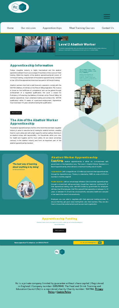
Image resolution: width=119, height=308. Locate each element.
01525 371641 (43, 243)
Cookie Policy (64, 291)
